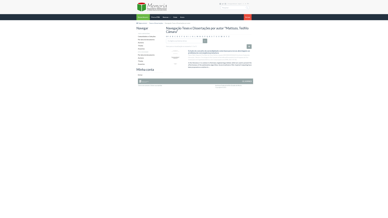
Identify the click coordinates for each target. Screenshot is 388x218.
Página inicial (142, 23)
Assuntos (141, 49)
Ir (205, 41)
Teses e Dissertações (156, 23)
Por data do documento (146, 39)
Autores (141, 42)
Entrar (140, 75)
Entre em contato (144, 85)
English (239, 3)
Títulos (140, 46)
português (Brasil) (232, 3)
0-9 (167, 36)
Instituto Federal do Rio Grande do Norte (228, 85)
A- (243, 3)
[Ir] (247, 8)
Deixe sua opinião (156, 85)
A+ (248, 3)
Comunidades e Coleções (147, 36)
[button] (166, 17)
